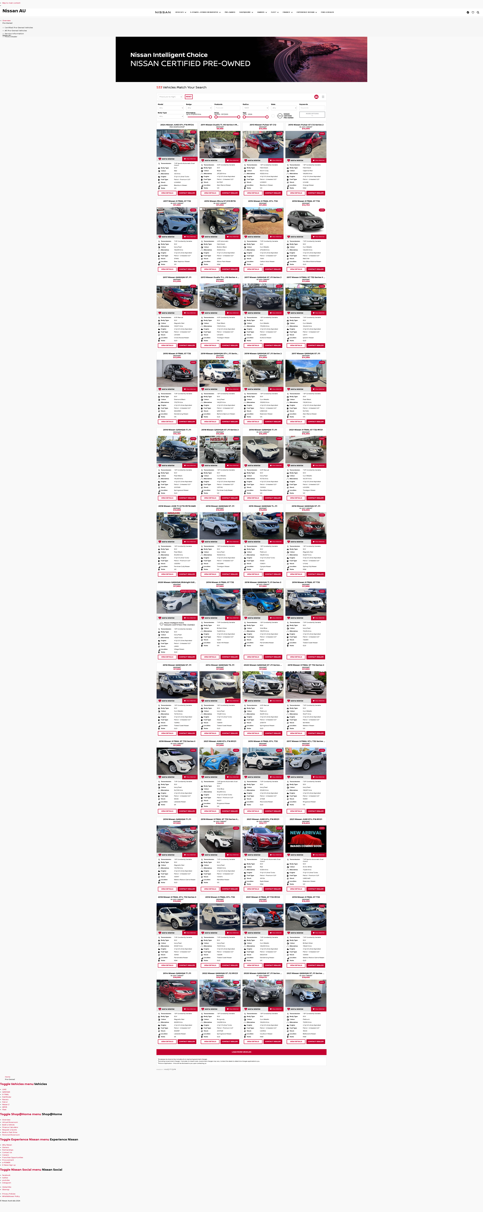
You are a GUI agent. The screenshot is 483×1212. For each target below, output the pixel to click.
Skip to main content (11, 3)
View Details (167, 193)
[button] (180, 12)
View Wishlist (191, 159)
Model (160, 104)
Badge (189, 104)
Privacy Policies (8, 1194)
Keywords (303, 104)
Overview (7, 21)
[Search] (477, 12)
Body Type (162, 113)
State (273, 104)
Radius (246, 104)
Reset (189, 97)
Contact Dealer (187, 193)
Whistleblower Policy (11, 1196)
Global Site (6, 1187)
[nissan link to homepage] (162, 12)
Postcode (218, 104)
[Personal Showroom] (472, 12)
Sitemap (5, 1190)
